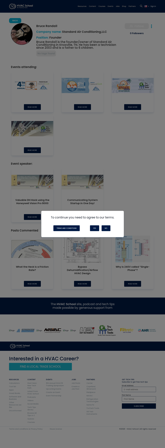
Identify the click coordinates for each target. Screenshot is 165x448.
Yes (94, 228)
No (106, 228)
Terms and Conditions (67, 228)
